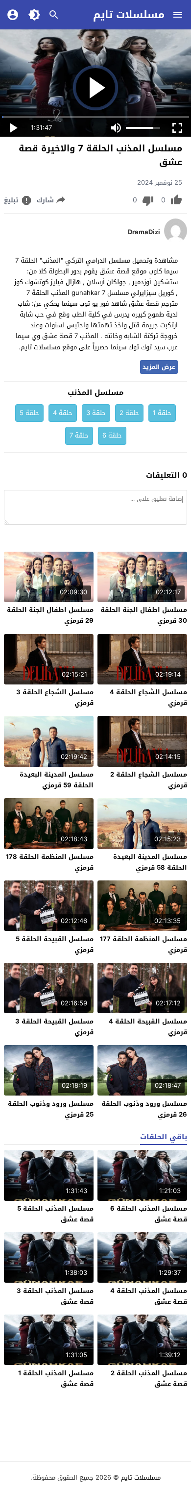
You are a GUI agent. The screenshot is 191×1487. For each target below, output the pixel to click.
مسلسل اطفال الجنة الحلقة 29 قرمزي (50, 615)
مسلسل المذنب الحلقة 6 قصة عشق (148, 1213)
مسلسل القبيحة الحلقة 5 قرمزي (55, 944)
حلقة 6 (112, 435)
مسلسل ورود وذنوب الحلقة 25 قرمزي (51, 1109)
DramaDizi (144, 232)
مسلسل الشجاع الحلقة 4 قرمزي (148, 697)
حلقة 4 (62, 413)
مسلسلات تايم (129, 14)
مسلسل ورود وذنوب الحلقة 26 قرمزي (144, 1109)
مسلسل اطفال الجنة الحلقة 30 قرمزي (143, 615)
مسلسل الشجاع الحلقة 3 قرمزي (55, 697)
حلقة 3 (96, 413)
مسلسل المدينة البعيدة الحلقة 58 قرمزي (150, 862)
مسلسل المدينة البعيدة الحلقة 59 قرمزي (57, 779)
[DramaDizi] (175, 241)
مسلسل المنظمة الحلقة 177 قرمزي (143, 944)
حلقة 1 (162, 413)
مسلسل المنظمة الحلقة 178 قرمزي (50, 862)
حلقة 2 (129, 413)
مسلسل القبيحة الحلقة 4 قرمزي (148, 1026)
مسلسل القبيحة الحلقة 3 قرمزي (54, 1026)
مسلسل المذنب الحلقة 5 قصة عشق (55, 1213)
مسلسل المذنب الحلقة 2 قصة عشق (149, 1378)
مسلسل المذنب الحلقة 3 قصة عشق (55, 1296)
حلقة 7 (79, 435)
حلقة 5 (29, 413)
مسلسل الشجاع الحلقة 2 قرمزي (148, 779)
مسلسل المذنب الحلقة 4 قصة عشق (148, 1296)
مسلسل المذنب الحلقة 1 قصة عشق (56, 1378)
